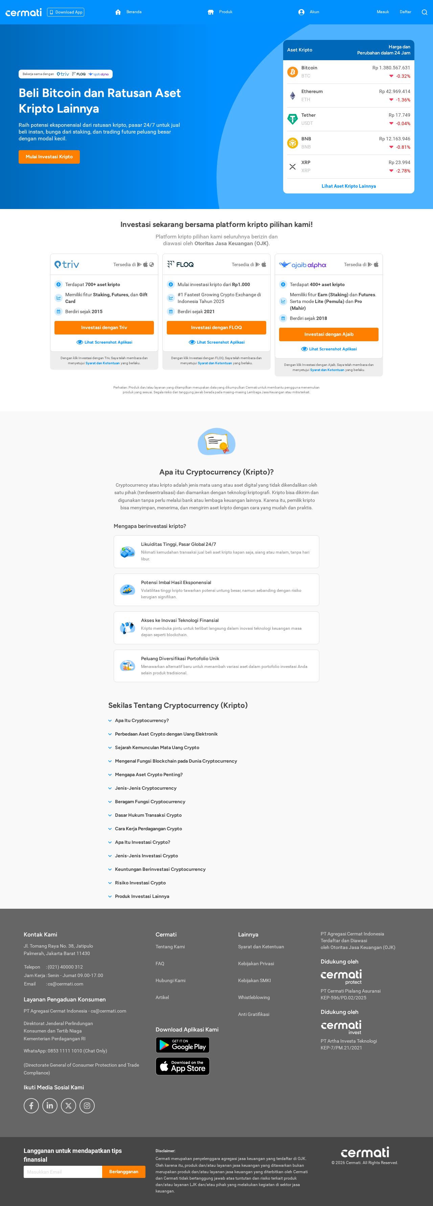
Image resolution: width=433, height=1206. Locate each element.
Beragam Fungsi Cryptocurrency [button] (150, 802)
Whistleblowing (254, 997)
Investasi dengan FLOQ (216, 327)
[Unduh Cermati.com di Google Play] (183, 1044)
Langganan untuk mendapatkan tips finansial (73, 1155)
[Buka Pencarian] (424, 12)
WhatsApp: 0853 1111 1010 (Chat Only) (65, 1050)
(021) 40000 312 (65, 967)
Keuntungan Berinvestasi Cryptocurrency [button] (160, 869)
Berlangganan (123, 1172)
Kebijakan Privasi (256, 963)
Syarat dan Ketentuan (103, 363)
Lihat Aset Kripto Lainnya (349, 186)
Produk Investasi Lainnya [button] (142, 896)
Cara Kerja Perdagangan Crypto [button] (148, 829)
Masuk (383, 11)
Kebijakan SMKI (254, 980)
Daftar (405, 11)
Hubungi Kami (170, 980)
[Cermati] (365, 1151)
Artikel (162, 997)
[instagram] (87, 1105)
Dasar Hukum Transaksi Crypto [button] (148, 815)
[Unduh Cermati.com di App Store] (183, 1066)
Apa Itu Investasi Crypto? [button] (142, 842)
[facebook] (31, 1105)
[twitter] (68, 1105)
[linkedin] (50, 1105)
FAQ (160, 963)
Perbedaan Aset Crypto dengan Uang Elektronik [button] (166, 734)
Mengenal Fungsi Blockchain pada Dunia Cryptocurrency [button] (176, 761)
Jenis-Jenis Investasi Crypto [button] (146, 856)
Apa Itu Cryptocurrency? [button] (142, 720)
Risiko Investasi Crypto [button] (140, 883)
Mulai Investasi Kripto (49, 157)
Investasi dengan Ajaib (329, 334)
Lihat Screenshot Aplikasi (108, 342)
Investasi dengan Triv (104, 327)
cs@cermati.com (65, 984)
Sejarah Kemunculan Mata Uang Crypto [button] (157, 747)
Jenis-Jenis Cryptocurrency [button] (146, 788)
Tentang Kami (170, 946)
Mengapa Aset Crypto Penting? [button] (149, 775)
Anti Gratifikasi (253, 1014)
